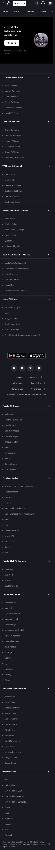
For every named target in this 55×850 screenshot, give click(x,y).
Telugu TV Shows (12, 102)
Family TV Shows (12, 141)
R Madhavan (10, 696)
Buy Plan (21, 3)
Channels (19, 377)
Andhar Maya (10, 624)
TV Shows (29, 11)
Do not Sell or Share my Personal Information (26, 394)
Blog (6, 779)
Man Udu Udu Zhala (13, 279)
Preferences (36, 389)
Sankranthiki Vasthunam (15, 508)
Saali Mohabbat (11, 491)
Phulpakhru (9, 285)
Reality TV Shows (12, 152)
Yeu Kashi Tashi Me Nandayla (17, 268)
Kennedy (8, 497)
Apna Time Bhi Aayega (14, 229)
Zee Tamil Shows (12, 196)
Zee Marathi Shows (13, 185)
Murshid (8, 608)
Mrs (6, 519)
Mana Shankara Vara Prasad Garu (19, 514)
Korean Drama (11, 464)
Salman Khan (10, 713)
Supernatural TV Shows (14, 157)
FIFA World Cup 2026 (13, 791)
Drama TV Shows (12, 130)
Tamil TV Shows (11, 96)
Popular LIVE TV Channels (14, 561)
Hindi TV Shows (11, 85)
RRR (6, 552)
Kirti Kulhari (9, 746)
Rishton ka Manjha (12, 307)
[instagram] (22, 368)
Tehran (8, 503)
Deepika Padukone (12, 707)
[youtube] (39, 368)
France (7, 807)
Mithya (7, 658)
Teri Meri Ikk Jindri (12, 246)
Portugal (8, 835)
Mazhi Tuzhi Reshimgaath (15, 263)
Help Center (17, 383)
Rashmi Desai (10, 763)
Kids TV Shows (11, 469)
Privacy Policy (35, 383)
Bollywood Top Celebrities (14, 688)
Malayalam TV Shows (14, 107)
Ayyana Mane (10, 602)
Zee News (9, 569)
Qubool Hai (9, 240)
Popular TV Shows (10, 406)
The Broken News (12, 641)
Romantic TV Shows (13, 135)
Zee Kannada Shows (13, 191)
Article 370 (9, 536)
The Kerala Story (12, 530)
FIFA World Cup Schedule (15, 802)
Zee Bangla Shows (12, 202)
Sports (17, 11)
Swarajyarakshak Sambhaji (16, 290)
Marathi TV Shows (12, 91)
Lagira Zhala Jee (11, 274)
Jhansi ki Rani (10, 425)
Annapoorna (10, 453)
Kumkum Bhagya (12, 431)
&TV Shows (9, 180)
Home (5, 11)
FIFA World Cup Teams (14, 796)
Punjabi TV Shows (12, 113)
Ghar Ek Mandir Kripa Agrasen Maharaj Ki (22, 335)
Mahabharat (10, 414)
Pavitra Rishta (10, 235)
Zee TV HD (9, 575)
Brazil (7, 829)
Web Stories (10, 785)
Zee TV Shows (10, 174)
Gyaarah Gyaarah (12, 613)
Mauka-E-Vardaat (12, 329)
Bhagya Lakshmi (11, 318)
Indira (7, 458)
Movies (43, 11)
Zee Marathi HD (11, 586)
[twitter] (30, 368)
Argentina (9, 818)
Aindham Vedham (12, 635)
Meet (7, 313)
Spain (7, 813)
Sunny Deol (9, 735)
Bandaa (8, 547)
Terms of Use (17, 389)
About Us (34, 377)
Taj (6, 663)
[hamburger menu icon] (50, 3)
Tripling (8, 674)
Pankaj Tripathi (11, 724)
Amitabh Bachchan (13, 752)
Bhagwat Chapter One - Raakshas (19, 486)
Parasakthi (9, 541)
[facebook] (14, 368)
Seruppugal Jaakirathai (14, 630)
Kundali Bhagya (11, 436)
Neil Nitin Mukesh (12, 741)
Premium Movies (10, 478)
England (8, 824)
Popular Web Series (11, 594)
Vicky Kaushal (10, 730)
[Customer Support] (43, 3)
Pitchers (8, 680)
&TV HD (8, 580)
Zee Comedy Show (12, 324)
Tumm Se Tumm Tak (13, 419)
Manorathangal (11, 619)
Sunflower (9, 669)
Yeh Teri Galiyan (11, 224)
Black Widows (10, 647)
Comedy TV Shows (12, 146)
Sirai (6, 525)
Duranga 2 (9, 652)
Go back (12, 42)
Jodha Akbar (10, 218)
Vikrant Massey (11, 702)
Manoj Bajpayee (11, 719)
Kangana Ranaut (11, 757)
